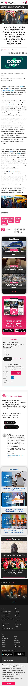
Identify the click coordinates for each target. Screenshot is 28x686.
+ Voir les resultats (18, 358)
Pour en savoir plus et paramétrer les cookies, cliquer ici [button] (12, 678)
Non (6, 352)
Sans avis (7, 354)
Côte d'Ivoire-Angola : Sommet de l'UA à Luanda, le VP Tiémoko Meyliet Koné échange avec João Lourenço (13, 8)
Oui (6, 350)
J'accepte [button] (9, 683)
